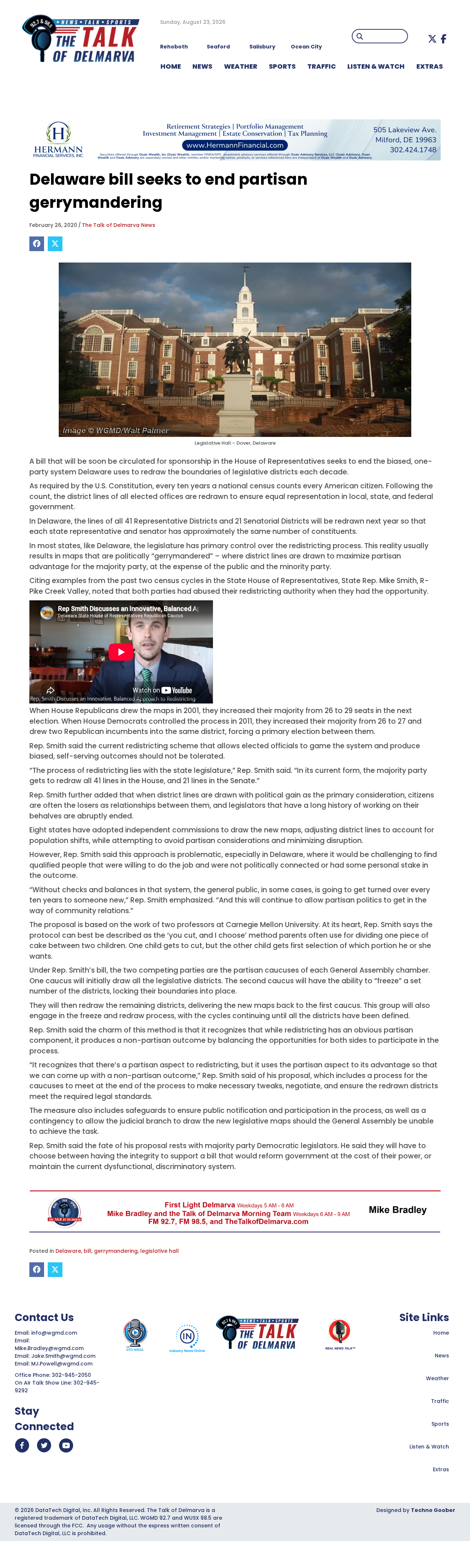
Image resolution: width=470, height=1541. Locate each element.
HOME (170, 66)
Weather (437, 1378)
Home (441, 1332)
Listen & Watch (429, 1446)
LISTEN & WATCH (376, 66)
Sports (282, 66)
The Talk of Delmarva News (118, 225)
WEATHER (240, 66)
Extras (441, 1469)
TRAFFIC (321, 66)
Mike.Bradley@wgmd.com (49, 1348)
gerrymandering (116, 1251)
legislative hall (159, 1251)
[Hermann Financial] (235, 139)
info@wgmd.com (55, 1332)
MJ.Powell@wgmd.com (63, 1363)
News (442, 1355)
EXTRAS (429, 66)
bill (87, 1251)
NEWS (202, 66)
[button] (432, 38)
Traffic (440, 1401)
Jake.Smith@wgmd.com (64, 1356)
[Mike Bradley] (235, 1211)
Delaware (68, 1251)
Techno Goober (433, 1510)
